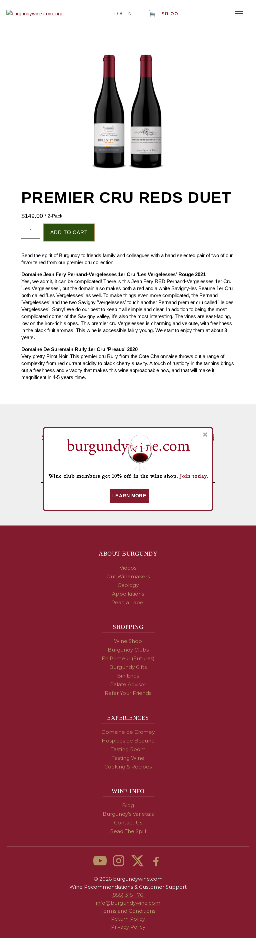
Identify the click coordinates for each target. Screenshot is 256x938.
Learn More (129, 495)
